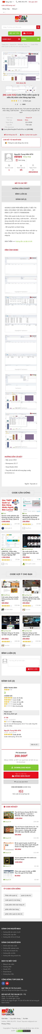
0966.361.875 (22, 2)
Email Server (7, 971)
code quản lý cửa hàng (12, 900)
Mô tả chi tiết (21, 183)
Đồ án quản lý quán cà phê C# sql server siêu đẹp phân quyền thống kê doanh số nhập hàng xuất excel (26, 844)
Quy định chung (15, 1018)
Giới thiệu (5, 1018)
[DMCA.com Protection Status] (23, 1030)
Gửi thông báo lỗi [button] (11, 134)
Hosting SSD (7, 966)
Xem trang (21, 160)
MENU (24, 39)
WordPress (6, 595)
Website (19, 120)
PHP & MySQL (7, 549)
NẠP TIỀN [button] (15, 33)
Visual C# (29, 117)
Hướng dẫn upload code (11, 948)
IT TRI (6, 717)
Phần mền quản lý (11, 895)
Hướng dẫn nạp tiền (9, 934)
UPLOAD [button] (28, 33)
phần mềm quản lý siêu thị (13, 914)
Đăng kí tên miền (8, 964)
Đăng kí (14, 9)
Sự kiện (25, 1018)
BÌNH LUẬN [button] (33, 669)
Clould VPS (6, 969)
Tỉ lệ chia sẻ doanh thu (10, 950)
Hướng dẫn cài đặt (21, 188)
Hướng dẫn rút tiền (9, 953)
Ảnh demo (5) (21, 83)
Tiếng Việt (8, 2)
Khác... (27, 120)
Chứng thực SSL (8, 974)
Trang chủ (5, 44)
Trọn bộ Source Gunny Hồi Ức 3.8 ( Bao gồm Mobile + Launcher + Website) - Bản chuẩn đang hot (26, 813)
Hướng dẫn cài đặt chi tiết (23, 241)
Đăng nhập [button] (6, 9)
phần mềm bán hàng (12, 909)
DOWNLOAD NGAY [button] (22, 768)
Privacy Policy (6, 1024)
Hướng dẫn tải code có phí (11, 932)
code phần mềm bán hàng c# (14, 905)
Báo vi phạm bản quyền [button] (29, 134)
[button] (21, 775)
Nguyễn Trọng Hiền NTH (12, 730)
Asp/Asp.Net (28, 595)
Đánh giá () (21, 199)
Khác (4, 513)
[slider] (16, 101)
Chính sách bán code (10, 946)
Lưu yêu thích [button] (22, 782)
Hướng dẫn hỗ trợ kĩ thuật (11, 937)
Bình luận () (21, 194)
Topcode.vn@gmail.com (29, 1021)
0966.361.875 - (12, 1021)
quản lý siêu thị (26, 895)
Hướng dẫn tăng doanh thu (12, 955)
